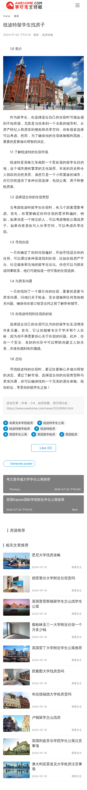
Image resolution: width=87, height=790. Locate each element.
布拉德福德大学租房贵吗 (51, 694)
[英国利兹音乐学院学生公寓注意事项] (16, 746)
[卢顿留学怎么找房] (16, 723)
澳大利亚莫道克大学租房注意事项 (57, 766)
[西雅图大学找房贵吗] (16, 677)
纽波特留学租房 (19, 428)
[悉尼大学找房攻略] (16, 561)
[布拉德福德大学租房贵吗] (16, 700)
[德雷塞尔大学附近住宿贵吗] (16, 584)
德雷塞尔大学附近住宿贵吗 (53, 578)
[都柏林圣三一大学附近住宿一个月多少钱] (16, 630)
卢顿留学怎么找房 (46, 717)
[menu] (77, 5)
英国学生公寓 (18, 434)
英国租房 (71, 434)
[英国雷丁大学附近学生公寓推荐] (16, 653)
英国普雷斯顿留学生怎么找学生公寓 (57, 603)
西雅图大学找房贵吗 (48, 671)
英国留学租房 (46, 434)
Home (6, 16)
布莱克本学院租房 (21, 423)
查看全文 (77, 567)
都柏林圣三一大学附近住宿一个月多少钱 (57, 627)
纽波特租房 (47, 428)
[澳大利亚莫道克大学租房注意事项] (16, 770)
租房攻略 (47, 34)
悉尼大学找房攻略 (46, 555)
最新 (36, 34)
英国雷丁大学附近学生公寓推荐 (57, 648)
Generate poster (21, 463)
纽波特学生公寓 (53, 423)
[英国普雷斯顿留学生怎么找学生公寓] (16, 607)
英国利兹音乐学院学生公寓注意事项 (57, 743)
